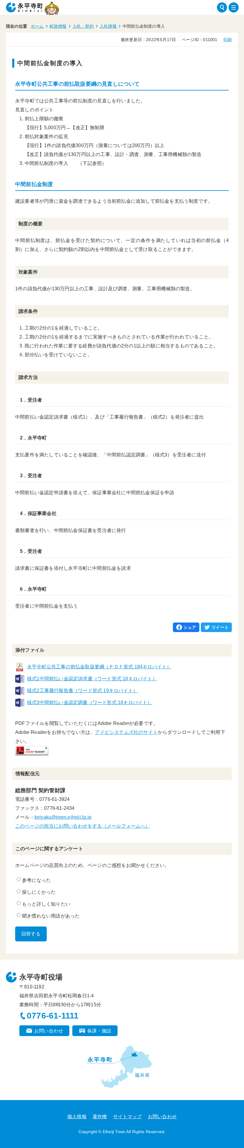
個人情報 (77, 1116)
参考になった (36, 880)
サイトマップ (127, 1116)
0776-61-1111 (53, 1015)
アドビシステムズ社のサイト (126, 732)
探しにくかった (39, 892)
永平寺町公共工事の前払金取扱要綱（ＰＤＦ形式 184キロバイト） (99, 666)
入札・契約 (83, 26)
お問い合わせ (48, 1030)
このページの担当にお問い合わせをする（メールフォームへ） (82, 826)
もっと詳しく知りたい (46, 904)
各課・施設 (99, 1030)
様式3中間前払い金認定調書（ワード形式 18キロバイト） (89, 702)
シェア (190, 627)
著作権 (100, 1116)
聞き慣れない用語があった (51, 915)
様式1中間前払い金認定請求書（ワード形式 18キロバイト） (92, 678)
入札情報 (108, 26)
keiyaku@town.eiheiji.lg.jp (63, 817)
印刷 (227, 39)
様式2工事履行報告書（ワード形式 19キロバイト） (82, 690)
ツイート (220, 627)
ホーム (37, 26)
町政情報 (58, 26)
